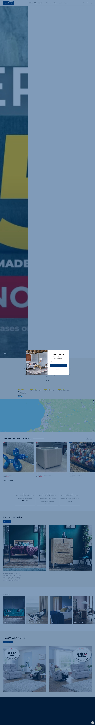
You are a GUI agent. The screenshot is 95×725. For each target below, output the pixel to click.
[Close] (67, 352)
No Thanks (58, 369)
